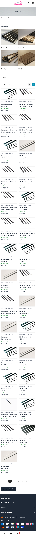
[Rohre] (9, 37)
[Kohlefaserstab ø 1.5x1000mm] (27, 197)
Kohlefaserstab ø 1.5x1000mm (24, 208)
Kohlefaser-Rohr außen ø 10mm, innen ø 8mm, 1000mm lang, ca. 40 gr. (9, 235)
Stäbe (21, 48)
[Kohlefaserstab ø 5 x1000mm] (9, 379)
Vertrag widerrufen (8, 489)
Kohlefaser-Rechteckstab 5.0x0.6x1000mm (7, 467)
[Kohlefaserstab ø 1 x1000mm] (27, 249)
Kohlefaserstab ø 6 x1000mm (25, 338)
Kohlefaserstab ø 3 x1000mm (7, 157)
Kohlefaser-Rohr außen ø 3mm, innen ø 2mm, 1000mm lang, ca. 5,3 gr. (27, 131)
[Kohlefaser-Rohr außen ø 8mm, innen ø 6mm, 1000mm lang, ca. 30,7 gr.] (9, 120)
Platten (21, 69)
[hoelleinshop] (18, 3)
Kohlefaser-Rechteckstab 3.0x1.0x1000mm (7, 286)
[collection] (11, 533)
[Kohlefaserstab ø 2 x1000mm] (9, 94)
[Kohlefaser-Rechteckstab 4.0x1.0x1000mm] (27, 353)
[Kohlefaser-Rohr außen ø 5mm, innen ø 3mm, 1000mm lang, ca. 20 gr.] (27, 223)
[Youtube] (8, 520)
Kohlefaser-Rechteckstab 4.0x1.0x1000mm (24, 364)
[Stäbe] (26, 37)
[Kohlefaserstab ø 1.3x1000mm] (27, 379)
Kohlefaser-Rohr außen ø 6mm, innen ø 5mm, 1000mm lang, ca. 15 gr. (9, 312)
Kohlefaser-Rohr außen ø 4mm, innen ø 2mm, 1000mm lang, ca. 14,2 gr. (27, 183)
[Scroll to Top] (33, 527)
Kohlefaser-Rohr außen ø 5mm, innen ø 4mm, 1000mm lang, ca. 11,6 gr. (9, 183)
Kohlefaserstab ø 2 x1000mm (7, 105)
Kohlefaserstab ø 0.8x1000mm (6, 364)
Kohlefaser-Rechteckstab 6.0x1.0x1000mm (24, 157)
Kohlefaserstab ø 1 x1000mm (25, 260)
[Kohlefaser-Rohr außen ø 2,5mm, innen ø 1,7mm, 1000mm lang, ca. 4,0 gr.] (9, 404)
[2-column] (33, 84)
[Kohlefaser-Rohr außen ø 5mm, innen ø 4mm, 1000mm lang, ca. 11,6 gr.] (9, 172)
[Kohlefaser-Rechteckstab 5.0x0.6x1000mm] (9, 456)
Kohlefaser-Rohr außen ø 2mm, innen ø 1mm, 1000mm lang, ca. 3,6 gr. (27, 286)
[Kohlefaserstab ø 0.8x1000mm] (9, 353)
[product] (4, 533)
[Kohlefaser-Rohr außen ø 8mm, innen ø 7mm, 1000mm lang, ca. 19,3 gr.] (9, 430)
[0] (33, 3)
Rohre (4, 48)
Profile (4, 69)
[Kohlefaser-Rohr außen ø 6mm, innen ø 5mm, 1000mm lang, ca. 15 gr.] (9, 301)
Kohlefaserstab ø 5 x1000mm (7, 390)
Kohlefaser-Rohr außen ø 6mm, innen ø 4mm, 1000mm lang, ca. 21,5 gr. (27, 105)
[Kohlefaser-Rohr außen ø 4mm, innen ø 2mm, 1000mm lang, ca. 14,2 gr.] (27, 172)
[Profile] (9, 58)
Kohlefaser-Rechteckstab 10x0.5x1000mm (24, 442)
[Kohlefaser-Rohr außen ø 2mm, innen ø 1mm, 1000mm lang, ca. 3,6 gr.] (27, 275)
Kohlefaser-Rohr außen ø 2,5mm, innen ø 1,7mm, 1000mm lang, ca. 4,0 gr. (9, 416)
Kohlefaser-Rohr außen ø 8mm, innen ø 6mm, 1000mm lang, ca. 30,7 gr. (9, 131)
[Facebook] (2, 520)
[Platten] (26, 58)
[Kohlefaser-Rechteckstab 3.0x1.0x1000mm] (9, 275)
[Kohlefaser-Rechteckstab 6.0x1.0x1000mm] (27, 146)
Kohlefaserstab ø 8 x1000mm (25, 415)
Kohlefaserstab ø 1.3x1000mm (24, 390)
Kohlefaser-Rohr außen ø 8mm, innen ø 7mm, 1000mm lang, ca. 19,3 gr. (9, 442)
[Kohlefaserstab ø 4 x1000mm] (9, 249)
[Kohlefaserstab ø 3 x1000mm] (9, 146)
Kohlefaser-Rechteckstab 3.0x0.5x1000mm (24, 312)
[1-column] (29, 84)
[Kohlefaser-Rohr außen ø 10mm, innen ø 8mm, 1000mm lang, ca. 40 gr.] (9, 223)
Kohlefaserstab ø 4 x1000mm (7, 260)
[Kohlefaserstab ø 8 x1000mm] (27, 404)
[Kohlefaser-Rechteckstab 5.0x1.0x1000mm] (9, 327)
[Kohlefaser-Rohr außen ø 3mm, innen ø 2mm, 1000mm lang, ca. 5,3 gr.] (27, 120)
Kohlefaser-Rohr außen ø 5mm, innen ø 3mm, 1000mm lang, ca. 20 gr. (27, 235)
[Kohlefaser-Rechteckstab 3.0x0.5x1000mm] (27, 301)
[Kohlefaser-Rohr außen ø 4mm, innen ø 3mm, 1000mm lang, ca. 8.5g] (9, 197)
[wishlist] (25, 533)
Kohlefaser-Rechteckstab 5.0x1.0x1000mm (7, 338)
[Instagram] (5, 520)
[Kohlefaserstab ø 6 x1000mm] (27, 327)
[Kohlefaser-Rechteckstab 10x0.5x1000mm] (27, 430)
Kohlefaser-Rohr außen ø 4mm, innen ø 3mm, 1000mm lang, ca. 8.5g (9, 209)
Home (3, 18)
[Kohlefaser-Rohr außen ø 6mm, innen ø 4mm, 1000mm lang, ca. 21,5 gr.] (27, 94)
